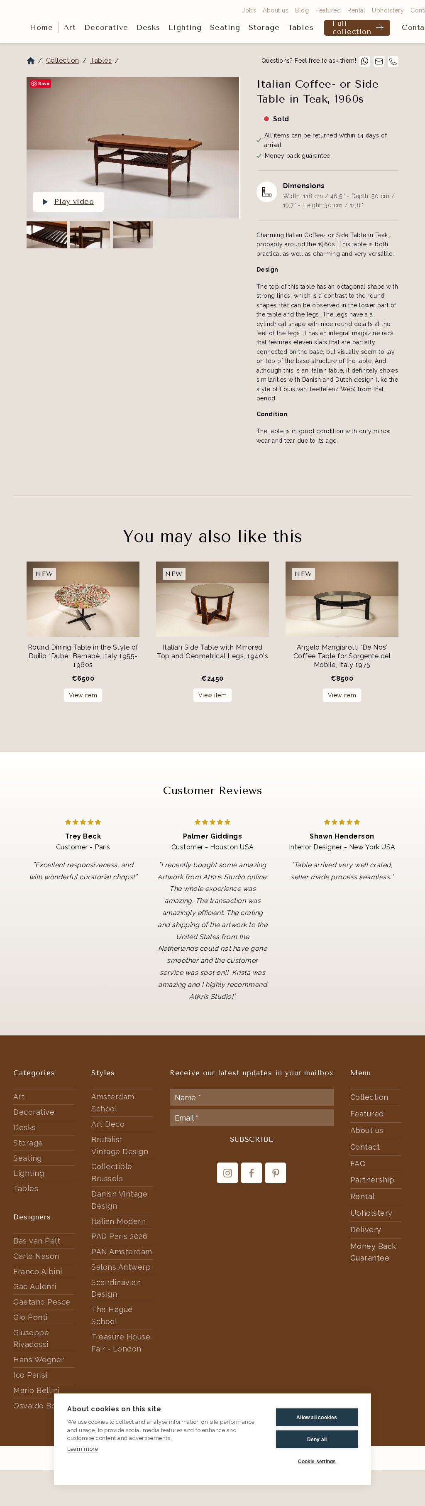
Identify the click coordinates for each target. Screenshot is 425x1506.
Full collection (351, 28)
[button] (69, 27)
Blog (302, 10)
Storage (264, 27)
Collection (62, 60)
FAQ (358, 1163)
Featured (328, 10)
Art (70, 27)
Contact (365, 1147)
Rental (356, 10)
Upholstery (388, 10)
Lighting (185, 27)
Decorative (106, 27)
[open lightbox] (133, 147)
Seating (225, 27)
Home (41, 27)
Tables (301, 27)
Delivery (365, 1229)
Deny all (317, 1439)
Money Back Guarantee (373, 1252)
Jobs (249, 10)
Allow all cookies (316, 1417)
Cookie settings (317, 1461)
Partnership (372, 1179)
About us (275, 10)
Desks (148, 27)
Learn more (82, 1449)
